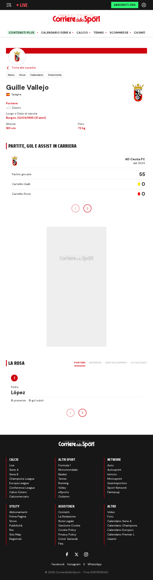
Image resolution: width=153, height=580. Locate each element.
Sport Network (117, 487)
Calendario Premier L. (121, 534)
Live (23, 5)
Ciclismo (64, 496)
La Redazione (67, 516)
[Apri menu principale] (9, 5)
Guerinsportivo (117, 483)
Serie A (14, 470)
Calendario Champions (122, 525)
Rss (11, 530)
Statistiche (55, 75)
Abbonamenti (18, 512)
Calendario (36, 75)
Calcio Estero (18, 492)
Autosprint (114, 470)
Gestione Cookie (69, 525)
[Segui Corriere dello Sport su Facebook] (67, 554)
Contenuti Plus (21, 32)
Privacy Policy (67, 534)
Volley (62, 487)
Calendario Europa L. (120, 530)
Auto (110, 465)
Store (13, 521)
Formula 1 (64, 465)
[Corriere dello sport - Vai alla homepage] (76, 19)
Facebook (58, 564)
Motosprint (114, 479)
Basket (62, 474)
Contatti (64, 512)
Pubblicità (15, 525)
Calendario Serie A (56, 32)
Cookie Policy (67, 530)
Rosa (22, 75)
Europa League (19, 483)
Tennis (98, 32)
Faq (60, 543)
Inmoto (112, 474)
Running (63, 483)
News (11, 75)
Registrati (15, 539)
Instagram (73, 564)
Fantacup (113, 492)
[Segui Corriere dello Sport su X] (76, 554)
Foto (110, 516)
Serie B (13, 474)
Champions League (21, 479)
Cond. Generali (68, 539)
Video (111, 512)
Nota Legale (66, 521)
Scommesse (119, 32)
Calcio (82, 32)
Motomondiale (68, 470)
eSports (63, 492)
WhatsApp (95, 564)
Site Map (15, 534)
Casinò (139, 32)
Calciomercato (19, 496)
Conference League (22, 487)
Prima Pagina (17, 516)
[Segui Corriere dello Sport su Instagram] (86, 554)
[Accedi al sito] (144, 5)
